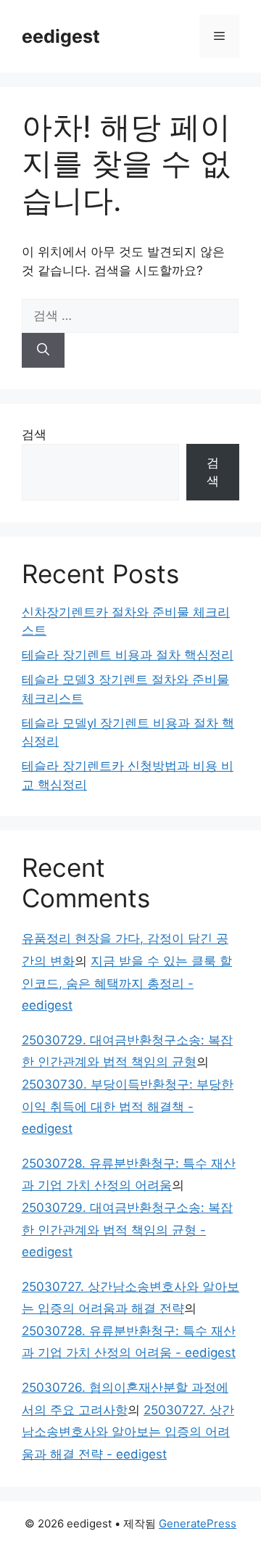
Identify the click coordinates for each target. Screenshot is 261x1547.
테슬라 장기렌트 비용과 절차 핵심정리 (127, 655)
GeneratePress (197, 1523)
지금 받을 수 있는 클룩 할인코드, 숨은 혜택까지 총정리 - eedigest (127, 983)
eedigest (61, 36)
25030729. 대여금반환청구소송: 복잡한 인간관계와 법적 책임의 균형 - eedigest (127, 1229)
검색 (34, 434)
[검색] (43, 350)
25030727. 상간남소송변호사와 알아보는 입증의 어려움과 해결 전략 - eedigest (128, 1432)
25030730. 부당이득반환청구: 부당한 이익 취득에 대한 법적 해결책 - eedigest (127, 1106)
